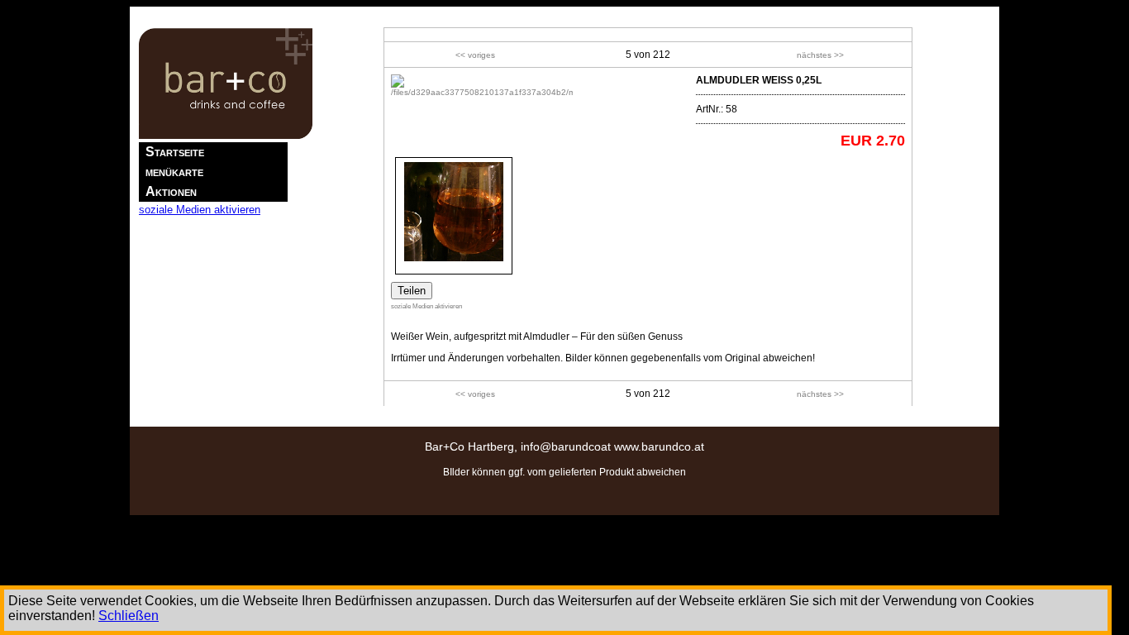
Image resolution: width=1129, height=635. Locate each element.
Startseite (174, 152)
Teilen (412, 290)
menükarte (174, 172)
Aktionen (171, 191)
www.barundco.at (659, 446)
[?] (482, 92)
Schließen (128, 616)
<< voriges (475, 55)
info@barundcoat (566, 446)
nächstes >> (820, 55)
